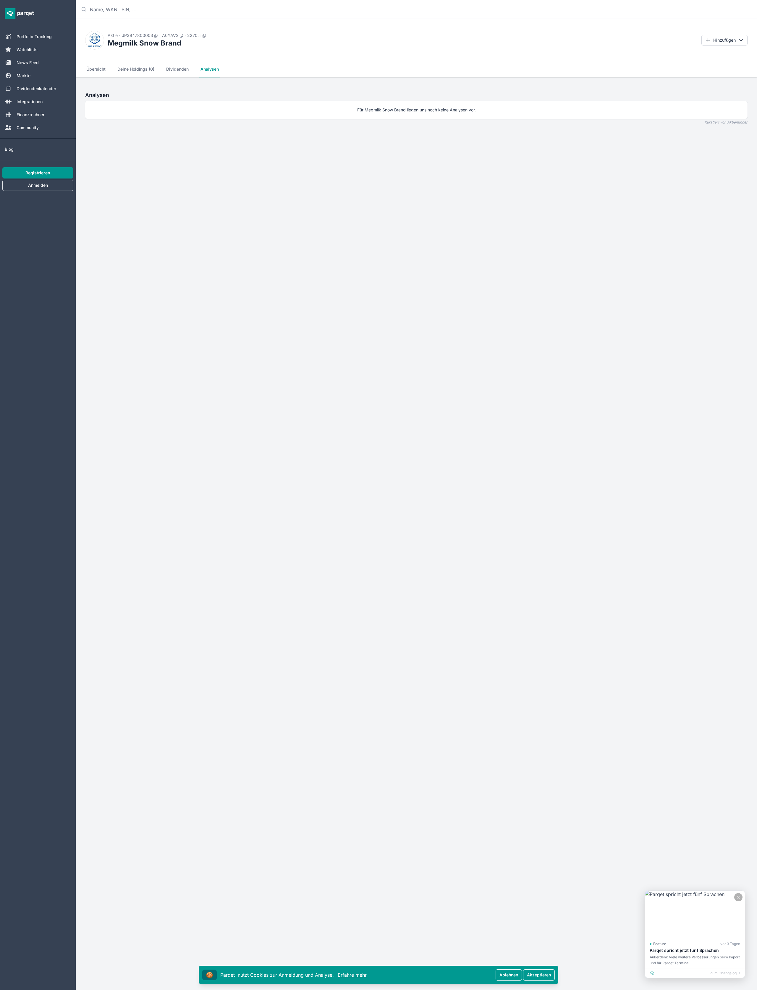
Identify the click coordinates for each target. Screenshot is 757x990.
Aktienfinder (737, 122)
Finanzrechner (30, 114)
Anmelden (38, 185)
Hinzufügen (724, 40)
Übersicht (96, 69)
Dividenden (177, 69)
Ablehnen (508, 974)
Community (28, 127)
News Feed (28, 62)
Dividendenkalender (36, 88)
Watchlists (27, 49)
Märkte (23, 75)
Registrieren (37, 172)
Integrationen (30, 101)
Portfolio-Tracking (34, 36)
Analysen (209, 69)
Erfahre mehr (352, 975)
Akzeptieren (539, 974)
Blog (9, 149)
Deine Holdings (135, 69)
